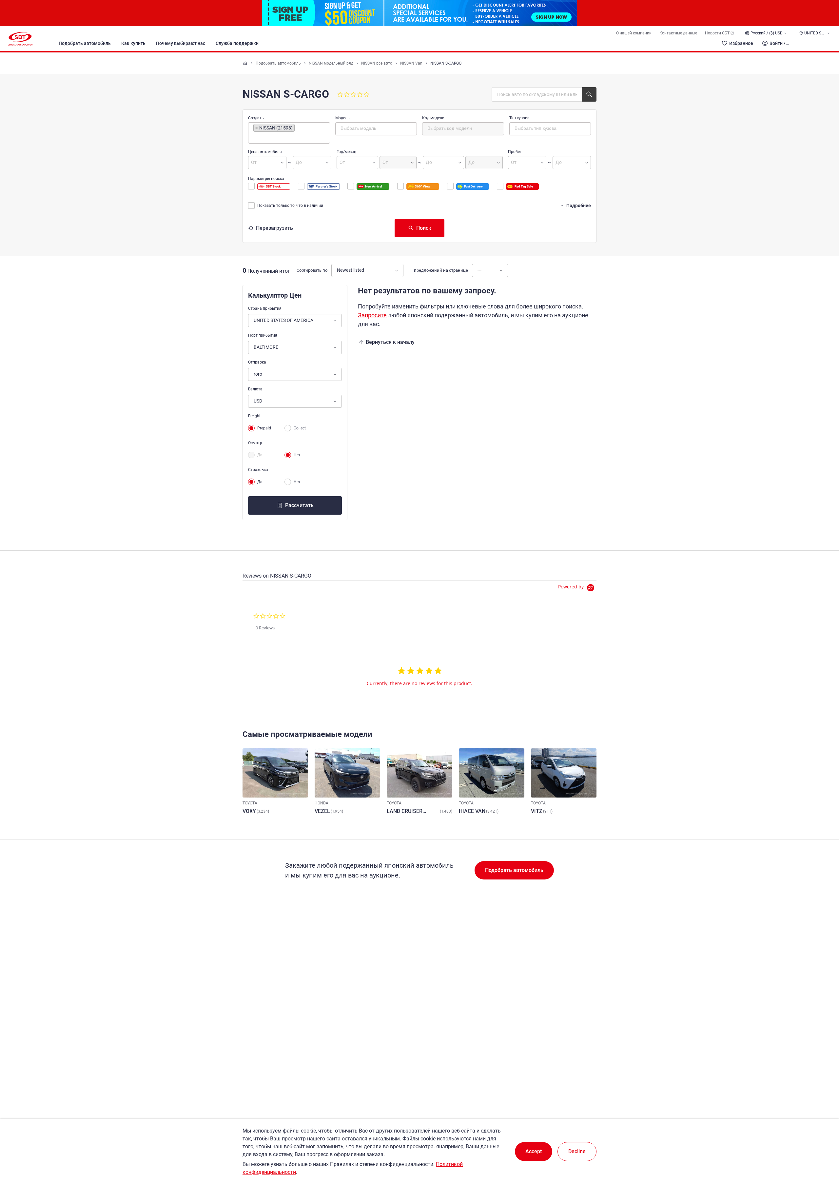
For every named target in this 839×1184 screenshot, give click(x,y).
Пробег (514, 151)
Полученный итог (268, 271)
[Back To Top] (822, 1150)
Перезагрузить (274, 228)
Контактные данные (678, 33)
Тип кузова (519, 118)
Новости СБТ (717, 33)
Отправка (257, 362)
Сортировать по (312, 270)
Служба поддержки (237, 43)
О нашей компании (634, 33)
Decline (577, 1151)
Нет (297, 455)
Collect (300, 428)
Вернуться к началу (390, 342)
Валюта (255, 389)
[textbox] (281, 137)
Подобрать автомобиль (85, 43)
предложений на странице (441, 270)
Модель (342, 118)
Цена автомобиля (265, 151)
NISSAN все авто (376, 63)
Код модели (433, 118)
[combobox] (289, 133)
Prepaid (264, 428)
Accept (533, 1151)
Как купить (133, 43)
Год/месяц (346, 151)
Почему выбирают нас (180, 43)
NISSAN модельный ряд (331, 63)
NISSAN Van (411, 63)
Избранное (741, 43)
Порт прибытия (262, 335)
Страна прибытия (265, 308)
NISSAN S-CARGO (445, 63)
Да (260, 455)
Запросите (372, 315)
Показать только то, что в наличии (290, 205)
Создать (256, 118)
